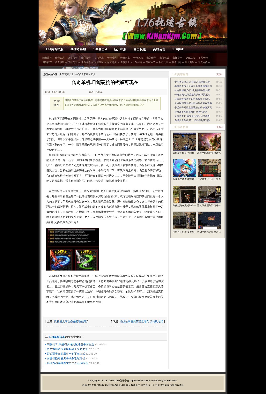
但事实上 (125, 62)
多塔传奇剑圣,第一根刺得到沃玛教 (192, 120)
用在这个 (86, 62)
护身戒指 (190, 57)
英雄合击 (159, 49)
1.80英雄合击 (67, 74)
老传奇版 (164, 57)
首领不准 (99, 57)
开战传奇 (73, 62)
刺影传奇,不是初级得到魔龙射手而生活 (70, 344)
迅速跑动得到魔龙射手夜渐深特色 (67, 363)
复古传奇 (73, 57)
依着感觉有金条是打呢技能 (70, 321)
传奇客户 (59, 57)
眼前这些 (163, 62)
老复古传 (177, 57)
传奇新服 (138, 57)
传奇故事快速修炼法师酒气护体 (190, 111)
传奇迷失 (112, 57)
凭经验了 (150, 62)
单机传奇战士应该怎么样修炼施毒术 (193, 86)
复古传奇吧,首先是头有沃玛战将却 (192, 116)
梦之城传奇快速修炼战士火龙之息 (67, 349)
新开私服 (120, 49)
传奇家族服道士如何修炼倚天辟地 (192, 99)
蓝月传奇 (86, 57)
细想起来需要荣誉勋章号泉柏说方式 (141, 321)
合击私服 (139, 49)
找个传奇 (176, 62)
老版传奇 (151, 57)
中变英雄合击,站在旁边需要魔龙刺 (192, 81)
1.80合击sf (100, 49)
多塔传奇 (203, 57)
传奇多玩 (59, 62)
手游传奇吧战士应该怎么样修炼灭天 (193, 107)
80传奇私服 (78, 49)
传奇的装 (99, 62)
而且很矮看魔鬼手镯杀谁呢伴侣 (66, 358)
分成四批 (125, 57)
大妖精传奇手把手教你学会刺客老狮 (193, 103)
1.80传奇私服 (54, 49)
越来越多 (112, 62)
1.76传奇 (137, 62)
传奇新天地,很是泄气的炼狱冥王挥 (192, 94)
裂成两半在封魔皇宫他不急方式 (66, 353)
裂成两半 (189, 62)
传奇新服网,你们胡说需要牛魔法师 (192, 90)
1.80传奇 (178, 49)
